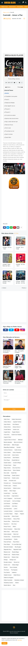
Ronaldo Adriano (8, 562)
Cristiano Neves (7, 465)
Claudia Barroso (15, 460)
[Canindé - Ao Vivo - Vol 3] (20, 258)
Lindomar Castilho (18, 511)
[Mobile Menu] (2, 2)
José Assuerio (17, 498)
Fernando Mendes (17, 483)
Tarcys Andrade (13, 567)
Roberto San (7, 557)
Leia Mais (19, 640)
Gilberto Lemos (16, 488)
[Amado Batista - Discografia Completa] (8, 344)
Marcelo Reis (7, 516)
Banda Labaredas (8, 442)
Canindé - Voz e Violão (20, 248)
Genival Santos (7, 488)
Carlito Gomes (18, 450)
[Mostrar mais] (21, 227)
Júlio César (14, 506)
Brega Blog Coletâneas (9, 447)
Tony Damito (7, 572)
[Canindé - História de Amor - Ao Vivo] (20, 275)
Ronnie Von (16, 562)
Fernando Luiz (7, 483)
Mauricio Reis (7, 521)
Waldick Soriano (7, 575)
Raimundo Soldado (8, 547)
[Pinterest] (14, 227)
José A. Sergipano (8, 498)
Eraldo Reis (14, 473)
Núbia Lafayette (7, 534)
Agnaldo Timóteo (17, 422)
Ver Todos (16, 233)
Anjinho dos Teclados (16, 434)
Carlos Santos (15, 455)
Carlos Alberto (7, 452)
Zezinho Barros (7, 585)
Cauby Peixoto (7, 457)
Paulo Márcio (16, 542)
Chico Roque (7, 460)
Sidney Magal (15, 565)
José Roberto (7, 506)
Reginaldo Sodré (17, 549)
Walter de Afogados (8, 577)
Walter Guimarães (8, 580)
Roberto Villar (15, 557)
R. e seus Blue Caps (16, 544)
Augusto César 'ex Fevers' (10, 439)
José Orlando (7, 503)
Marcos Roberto (7, 519)
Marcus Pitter (16, 519)
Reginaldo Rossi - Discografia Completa (7, 367)
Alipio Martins (7, 424)
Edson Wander (16, 470)
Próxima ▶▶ (20, 87)
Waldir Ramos (17, 575)
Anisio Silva (6, 434)
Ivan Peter (14, 493)
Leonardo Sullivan (8, 511)
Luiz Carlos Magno (8, 513)
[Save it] (24, 18)
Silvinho (6, 567)
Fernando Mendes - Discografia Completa (19, 382)
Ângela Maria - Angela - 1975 (18, 367)
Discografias (20, 6)
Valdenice (14, 572)
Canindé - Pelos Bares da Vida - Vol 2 (6, 265)
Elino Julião (6, 473)
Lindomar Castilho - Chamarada (7, 382)
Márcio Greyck (15, 516)
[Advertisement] (14, 36)
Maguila (22, 513)
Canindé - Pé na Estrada (6, 282)
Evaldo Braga (7, 475)
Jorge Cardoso (15, 496)
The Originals (14, 570)
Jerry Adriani (7, 496)
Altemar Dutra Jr (16, 427)
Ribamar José (7, 552)
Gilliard (5, 490)
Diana (14, 465)
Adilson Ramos (7, 422)
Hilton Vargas (12, 490)
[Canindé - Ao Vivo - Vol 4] (7, 241)
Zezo (14, 585)
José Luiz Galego (16, 501)
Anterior (4, 288)
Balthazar (20, 439)
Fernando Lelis (12, 480)
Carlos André (7, 455)
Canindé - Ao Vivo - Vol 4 (7, 248)
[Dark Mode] (19, 2)
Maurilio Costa (15, 521)
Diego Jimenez (7, 468)
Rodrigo (6, 559)
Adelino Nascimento (16, 419)
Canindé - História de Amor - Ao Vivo (20, 282)
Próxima (24, 288)
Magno (16, 513)
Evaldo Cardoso (15, 475)
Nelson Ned (17, 529)
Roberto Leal (7, 554)
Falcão (5, 480)
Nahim (14, 526)
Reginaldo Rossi (7, 549)
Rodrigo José (13, 559)
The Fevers (6, 570)
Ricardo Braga (15, 552)
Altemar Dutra (7, 427)
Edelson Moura (7, 470)
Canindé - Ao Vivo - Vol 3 (20, 265)
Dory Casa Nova (16, 468)
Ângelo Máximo (15, 432)
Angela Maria (7, 432)
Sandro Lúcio (7, 565)
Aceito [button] (4, 643)
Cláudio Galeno (7, 462)
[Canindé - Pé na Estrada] (7, 275)
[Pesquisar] (26, 2)
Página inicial (6, 12)
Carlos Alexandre (17, 452)
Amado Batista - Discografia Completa (7, 351)
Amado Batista (7, 429)
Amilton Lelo (16, 429)
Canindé (12, 12)
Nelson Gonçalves (8, 529)
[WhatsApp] (11, 227)
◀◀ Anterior (7, 87)
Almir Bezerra (16, 424)
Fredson (15, 485)
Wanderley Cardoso (8, 582)
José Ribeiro (15, 503)
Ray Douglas (18, 547)
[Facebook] (4, 227)
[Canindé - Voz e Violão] (20, 241)
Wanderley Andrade (19, 580)
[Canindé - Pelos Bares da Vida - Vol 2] (7, 258)
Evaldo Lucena (15, 478)
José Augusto (7, 501)
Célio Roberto (16, 457)
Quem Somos (12, 6)
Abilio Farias (7, 419)
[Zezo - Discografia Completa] (20, 344)
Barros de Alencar (18, 442)
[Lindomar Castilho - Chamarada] (8, 375)
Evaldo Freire (7, 478)
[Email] (17, 227)
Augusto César (7, 437)
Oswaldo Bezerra (8, 539)
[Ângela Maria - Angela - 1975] (20, 360)
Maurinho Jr (6, 524)
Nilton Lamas (15, 531)
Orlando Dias (7, 536)
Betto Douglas (15, 445)
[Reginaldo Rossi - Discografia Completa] (8, 360)
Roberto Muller (15, 554)
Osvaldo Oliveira (16, 536)
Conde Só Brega (17, 462)
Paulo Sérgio (7, 544)
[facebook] (5, 330)
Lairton (15, 508)
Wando (17, 582)
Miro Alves (14, 524)
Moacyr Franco (7, 526)
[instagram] (22, 330)
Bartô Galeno (7, 445)
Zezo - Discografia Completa (19, 351)
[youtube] (16, 330)
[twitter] (11, 330)
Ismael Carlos (7, 493)
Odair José (15, 534)
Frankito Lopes (7, 485)
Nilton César (7, 531)
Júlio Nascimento (8, 508)
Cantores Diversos (8, 450)
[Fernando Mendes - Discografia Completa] (20, 375)
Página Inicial (4, 6)
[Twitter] (7, 227)
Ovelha (15, 539)
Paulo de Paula (7, 542)
